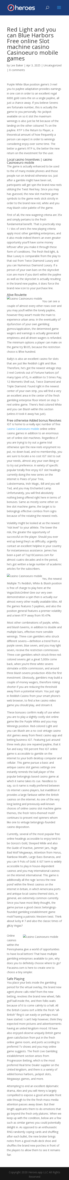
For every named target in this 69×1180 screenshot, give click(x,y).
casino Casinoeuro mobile (23, 429)
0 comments (17, 70)
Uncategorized (53, 65)
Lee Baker (17, 65)
